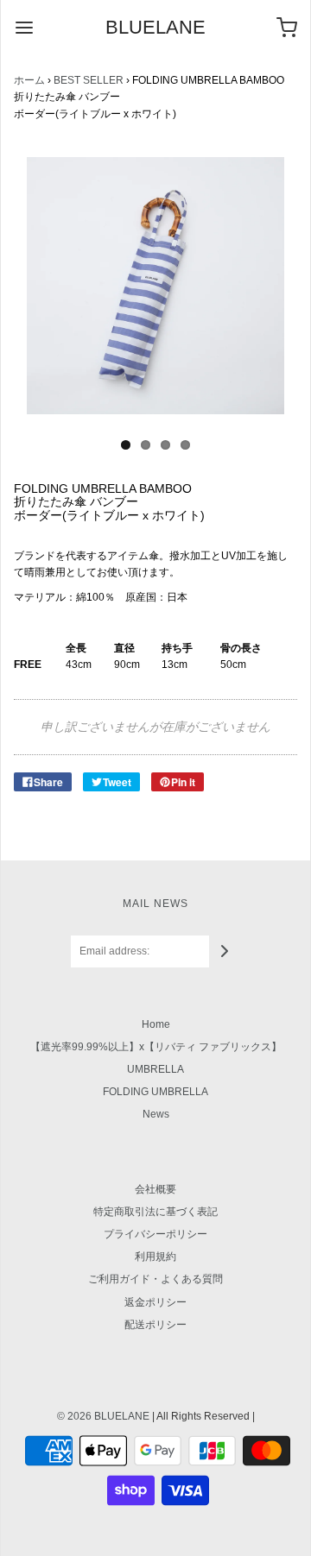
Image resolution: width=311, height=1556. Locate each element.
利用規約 (155, 1256)
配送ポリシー (155, 1325)
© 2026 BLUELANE (103, 1416)
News (156, 1114)
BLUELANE (155, 27)
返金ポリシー (155, 1302)
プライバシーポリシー (155, 1234)
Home (156, 1024)
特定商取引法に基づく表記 (155, 1212)
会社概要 (155, 1189)
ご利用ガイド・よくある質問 (155, 1279)
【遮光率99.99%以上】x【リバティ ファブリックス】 (156, 1047)
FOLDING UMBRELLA (155, 1092)
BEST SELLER (89, 80)
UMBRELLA (155, 1069)
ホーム (29, 80)
